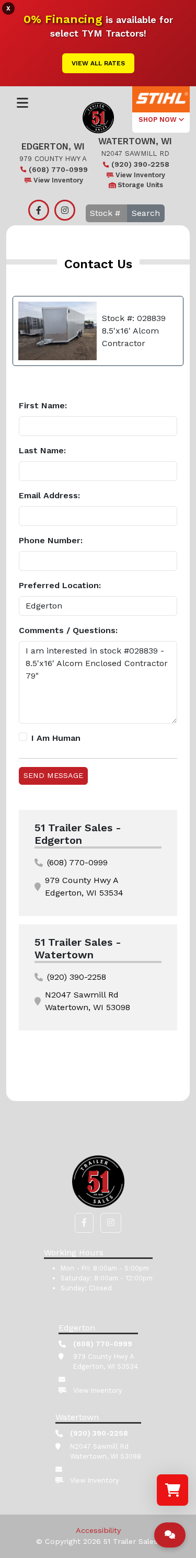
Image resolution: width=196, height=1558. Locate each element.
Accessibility (98, 1530)
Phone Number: (51, 540)
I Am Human (55, 738)
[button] (84, 1223)
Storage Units (140, 185)
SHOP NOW (159, 119)
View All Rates (98, 63)
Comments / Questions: (68, 630)
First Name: (43, 405)
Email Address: (49, 495)
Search (146, 213)
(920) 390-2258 (140, 164)
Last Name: (42, 450)
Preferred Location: (60, 585)
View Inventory (58, 180)
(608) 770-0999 (58, 169)
